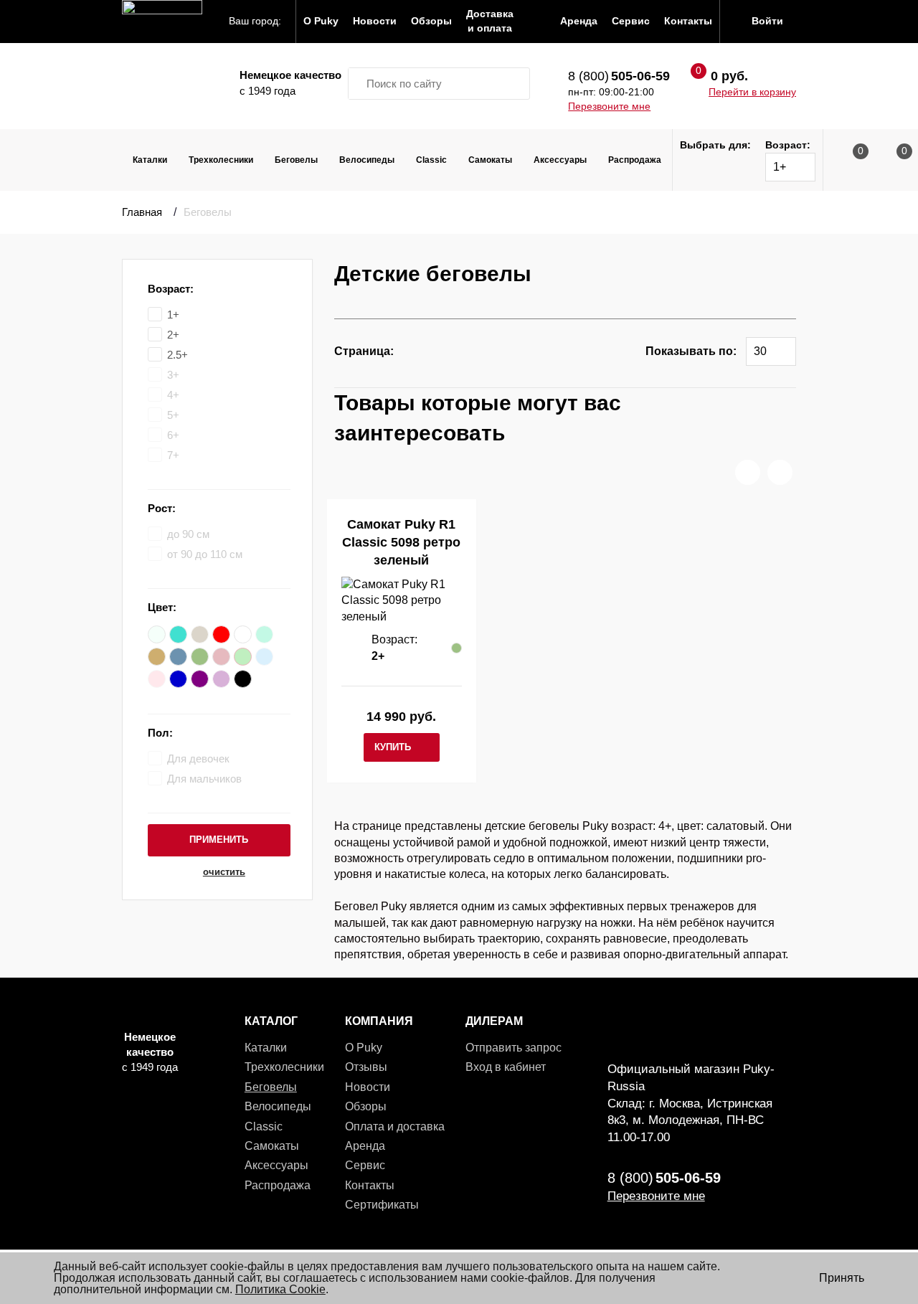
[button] (747, 472)
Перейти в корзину (752, 92)
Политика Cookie (280, 1289)
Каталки (150, 160)
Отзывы (366, 1067)
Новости (367, 1087)
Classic (431, 160)
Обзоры (366, 1106)
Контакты (369, 1185)
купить (392, 747)
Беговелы (296, 160)
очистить (224, 872)
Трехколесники (221, 160)
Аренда (365, 1146)
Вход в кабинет (505, 1067)
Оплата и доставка (395, 1126)
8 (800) (619, 76)
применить (218, 839)
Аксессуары (560, 160)
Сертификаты (382, 1205)
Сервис (365, 1165)
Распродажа (634, 160)
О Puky (363, 1047)
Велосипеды (366, 160)
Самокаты (490, 160)
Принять (841, 1278)
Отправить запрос (513, 1047)
